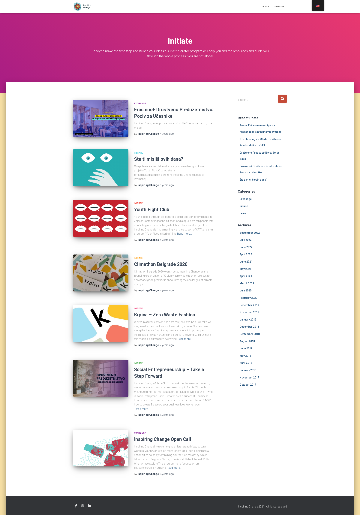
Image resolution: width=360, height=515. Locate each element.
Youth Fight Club (151, 209)
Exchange (140, 103)
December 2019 (249, 305)
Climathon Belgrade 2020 (161, 264)
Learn (243, 213)
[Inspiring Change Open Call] (100, 448)
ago (167, 133)
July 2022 (245, 239)
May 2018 (245, 355)
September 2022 (250, 232)
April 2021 (246, 276)
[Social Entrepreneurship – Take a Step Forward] (100, 378)
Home (265, 6)
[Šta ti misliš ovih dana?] (100, 167)
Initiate (138, 153)
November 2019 (249, 312)
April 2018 (246, 362)
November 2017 (249, 377)
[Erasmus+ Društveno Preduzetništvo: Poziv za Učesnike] (100, 118)
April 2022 (246, 254)
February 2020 (248, 297)
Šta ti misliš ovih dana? (158, 159)
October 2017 (248, 384)
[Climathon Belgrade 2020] (100, 272)
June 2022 (246, 247)
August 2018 (247, 341)
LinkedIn (89, 506)
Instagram (82, 506)
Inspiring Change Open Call (162, 439)
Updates (279, 6)
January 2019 (248, 319)
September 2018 (250, 334)
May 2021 (245, 268)
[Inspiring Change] (83, 6)
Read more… (184, 233)
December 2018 (249, 326)
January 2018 (248, 370)
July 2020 (245, 290)
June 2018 (246, 348)
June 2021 (246, 261)
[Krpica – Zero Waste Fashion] (100, 323)
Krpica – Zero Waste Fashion (164, 315)
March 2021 (247, 283)
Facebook (76, 506)
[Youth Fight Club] (100, 218)
